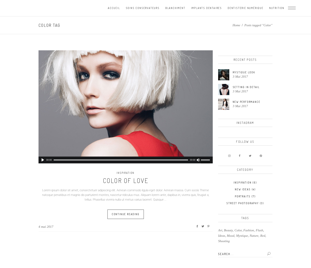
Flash (259, 230)
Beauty (228, 230)
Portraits (243, 196)
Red (262, 235)
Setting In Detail (246, 87)
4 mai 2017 (46, 226)
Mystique (242, 235)
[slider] (206, 160)
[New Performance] (223, 104)
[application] (126, 160)
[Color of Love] (126, 103)
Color (238, 230)
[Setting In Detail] (223, 89)
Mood (230, 235)
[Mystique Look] (223, 74)
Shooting (224, 241)
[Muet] (198, 160)
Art (220, 230)
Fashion (248, 230)
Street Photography (242, 203)
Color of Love (125, 180)
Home (236, 25)
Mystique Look (244, 72)
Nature (254, 235)
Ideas (221, 235)
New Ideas (243, 189)
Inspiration (125, 172)
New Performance (246, 101)
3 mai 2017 (240, 76)
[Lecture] (42, 160)
